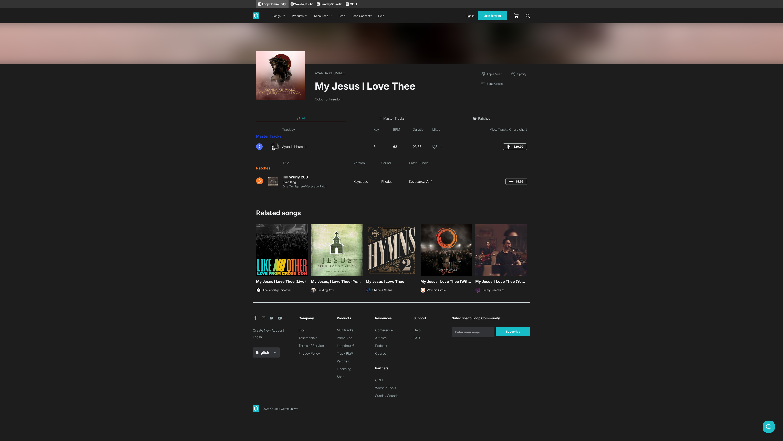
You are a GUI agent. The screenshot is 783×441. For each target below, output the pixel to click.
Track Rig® (345, 353)
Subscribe (513, 331)
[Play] (259, 146)
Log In (257, 337)
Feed (342, 16)
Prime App (344, 338)
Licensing (344, 369)
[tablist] (391, 118)
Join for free (492, 15)
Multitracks (345, 330)
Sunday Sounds (386, 396)
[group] (515, 146)
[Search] (527, 15)
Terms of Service (311, 346)
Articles (381, 338)
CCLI (379, 380)
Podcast (381, 346)
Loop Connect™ (362, 16)
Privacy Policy (309, 353)
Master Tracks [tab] (394, 118)
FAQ (417, 338)
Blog (302, 330)
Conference (384, 330)
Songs (276, 16)
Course (380, 353)
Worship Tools (385, 388)
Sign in (470, 16)
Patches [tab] (484, 118)
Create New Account (268, 330)
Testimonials (308, 338)
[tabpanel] (391, 159)
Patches (343, 361)
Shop (340, 377)
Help (381, 16)
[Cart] (516, 15)
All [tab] (304, 118)
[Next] (524, 250)
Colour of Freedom (329, 99)
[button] (262, 146)
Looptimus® (346, 346)
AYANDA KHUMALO (330, 73)
